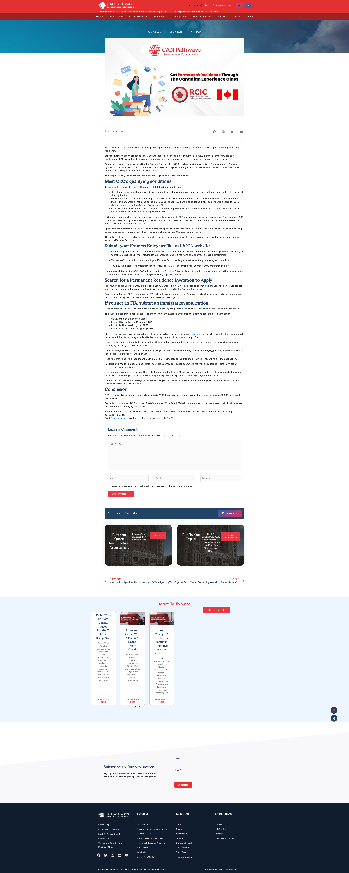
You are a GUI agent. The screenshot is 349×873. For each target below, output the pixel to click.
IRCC (118, 11)
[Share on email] (241, 132)
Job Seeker (221, 829)
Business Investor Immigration (152, 829)
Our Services (136, 16)
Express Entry (199, 334)
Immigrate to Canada (108, 829)
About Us (114, 16)
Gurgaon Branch (184, 843)
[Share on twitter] (232, 132)
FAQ (250, 16)
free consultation (120, 418)
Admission (159, 16)
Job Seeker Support (225, 838)
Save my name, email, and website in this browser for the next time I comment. (153, 486)
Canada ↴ (181, 824)
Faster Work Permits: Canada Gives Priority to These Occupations (104, 627)
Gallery (221, 16)
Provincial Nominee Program (151, 843)
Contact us (103, 838)
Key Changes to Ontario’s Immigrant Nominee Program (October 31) (161, 642)
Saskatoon (181, 833)
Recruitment (200, 16)
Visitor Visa (142, 847)
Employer (220, 833)
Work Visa (142, 852)
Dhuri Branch (182, 852)
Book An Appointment (109, 834)
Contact (236, 16)
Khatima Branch (184, 857)
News (111, 11)
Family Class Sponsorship (150, 838)
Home (103, 11)
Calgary (180, 829)
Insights (179, 16)
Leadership (104, 824)
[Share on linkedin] (223, 132)
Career (218, 824)
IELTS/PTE (143, 824)
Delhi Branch (182, 847)
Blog (193, 32)
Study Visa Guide (145, 857)
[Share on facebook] (214, 132)
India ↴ (179, 838)
